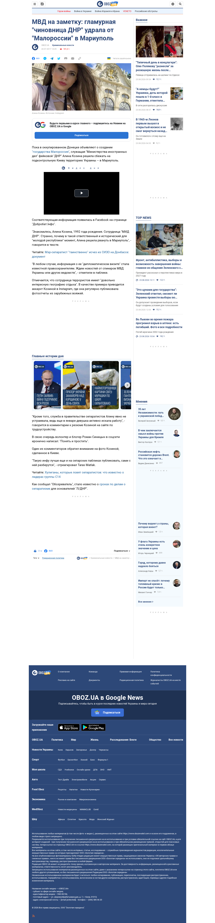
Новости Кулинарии (90, 789)
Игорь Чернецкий (146, 553)
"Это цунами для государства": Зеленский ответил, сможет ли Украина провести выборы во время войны (156, 293)
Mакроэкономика (87, 799)
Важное (141, 20)
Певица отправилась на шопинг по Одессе (157, 75)
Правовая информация (131, 671)
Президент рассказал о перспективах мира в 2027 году (159, 274)
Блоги (133, 739)
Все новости (176, 739)
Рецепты (62, 789)
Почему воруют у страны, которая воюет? (153, 525)
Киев (60, 750)
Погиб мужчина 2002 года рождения (155, 332)
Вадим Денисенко (146, 463)
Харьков (69, 750)
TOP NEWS (143, 218)
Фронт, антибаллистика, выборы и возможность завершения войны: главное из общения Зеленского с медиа (159, 264)
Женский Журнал (105, 819)
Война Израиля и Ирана (107, 11)
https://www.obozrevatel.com (136, 833)
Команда (93, 671)
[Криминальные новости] (82, 559)
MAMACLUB (85, 809)
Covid (95, 809)
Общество (155, 739)
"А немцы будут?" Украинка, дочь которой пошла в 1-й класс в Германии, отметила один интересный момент (151, 94)
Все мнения (144, 601)
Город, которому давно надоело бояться (152, 564)
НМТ (109, 770)
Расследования (119, 739)
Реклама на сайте (66, 680)
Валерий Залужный (147, 421)
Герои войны (64, 11)
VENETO (127, 11)
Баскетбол (73, 760)
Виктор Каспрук (145, 442)
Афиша (61, 819)
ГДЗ (60, 770)
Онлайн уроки (83, 770)
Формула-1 (103, 760)
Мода (91, 819)
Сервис (102, 779)
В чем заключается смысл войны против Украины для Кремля (151, 434)
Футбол (61, 760)
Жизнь (95, 739)
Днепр (93, 750)
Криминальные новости (63, 45)
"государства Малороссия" (50, 152)
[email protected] (68, 900)
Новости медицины (67, 809)
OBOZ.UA (45, 45)
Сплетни (72, 819)
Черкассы (103, 750)
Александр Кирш (145, 571)
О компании (64, 671)
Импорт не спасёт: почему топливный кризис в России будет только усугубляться (154, 584)
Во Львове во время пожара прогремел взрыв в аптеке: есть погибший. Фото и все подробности (159, 323)
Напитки (73, 789)
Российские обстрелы (146, 11)
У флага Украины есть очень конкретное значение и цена (151, 545)
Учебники (69, 770)
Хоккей (84, 760)
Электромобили (79, 779)
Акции (93, 779)
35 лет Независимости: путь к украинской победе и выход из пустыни (151, 413)
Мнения (141, 401)
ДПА (95, 770)
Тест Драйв (63, 779)
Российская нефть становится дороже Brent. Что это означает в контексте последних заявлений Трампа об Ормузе (153, 455)
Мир (73, 739)
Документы (94, 680)
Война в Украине (82, 11)
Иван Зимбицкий (145, 532)
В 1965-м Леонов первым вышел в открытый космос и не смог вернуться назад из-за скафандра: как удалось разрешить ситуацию (151, 125)
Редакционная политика (53, 558)
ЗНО (102, 770)
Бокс (92, 760)
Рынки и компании (67, 799)
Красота (82, 819)
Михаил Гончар (145, 592)
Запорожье (81, 750)
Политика (57, 739)
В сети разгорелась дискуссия (151, 105)
